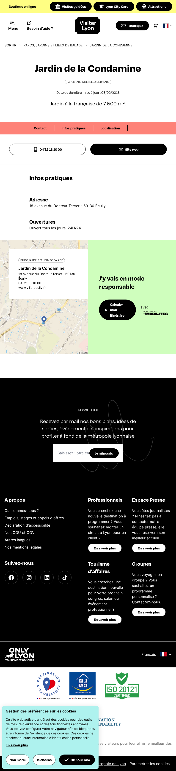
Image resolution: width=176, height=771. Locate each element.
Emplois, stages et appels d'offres (34, 518)
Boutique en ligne (22, 6)
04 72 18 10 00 (51, 149)
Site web (132, 149)
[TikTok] (65, 577)
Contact (40, 128)
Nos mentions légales (23, 547)
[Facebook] (11, 577)
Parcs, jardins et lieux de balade (53, 45)
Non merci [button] (18, 760)
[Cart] (156, 25)
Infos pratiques (74, 128)
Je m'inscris (104, 453)
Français (148, 654)
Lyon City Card (117, 6)
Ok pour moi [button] (80, 760)
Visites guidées (74, 6)
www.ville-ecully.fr (32, 287)
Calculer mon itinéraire (117, 310)
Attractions (157, 6)
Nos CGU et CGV (20, 532)
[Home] (88, 25)
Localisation (110, 128)
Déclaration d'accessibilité (27, 525)
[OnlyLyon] (19, 654)
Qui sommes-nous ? (22, 510)
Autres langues (17, 540)
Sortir (10, 45)
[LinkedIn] (47, 577)
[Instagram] (29, 577)
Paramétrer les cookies (150, 763)
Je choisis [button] (44, 760)
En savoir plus (105, 548)
